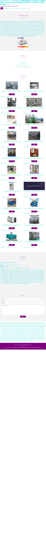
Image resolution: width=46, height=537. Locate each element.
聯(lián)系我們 (17, 8)
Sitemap (41, 347)
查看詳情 (11, 94)
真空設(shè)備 (16, 347)
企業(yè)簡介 (6, 8)
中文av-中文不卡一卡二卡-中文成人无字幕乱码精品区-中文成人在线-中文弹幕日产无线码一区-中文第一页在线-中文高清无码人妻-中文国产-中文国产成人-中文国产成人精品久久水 (23, 2)
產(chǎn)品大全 (11, 8)
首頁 (1, 8)
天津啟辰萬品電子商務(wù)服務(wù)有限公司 (9, 6)
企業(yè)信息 (23, 8)
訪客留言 (28, 8)
